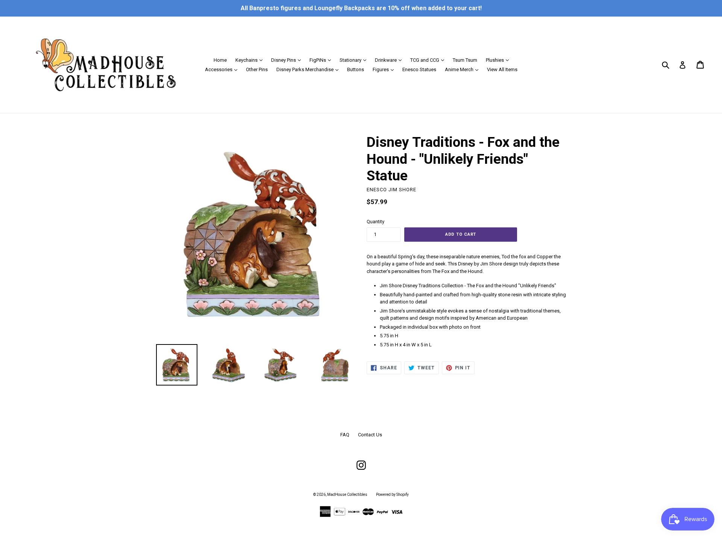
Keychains (250, 60)
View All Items (502, 69)
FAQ (344, 434)
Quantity (375, 221)
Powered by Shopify (392, 494)
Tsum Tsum (465, 60)
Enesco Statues (419, 69)
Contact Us (370, 434)
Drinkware (390, 60)
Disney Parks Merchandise (309, 69)
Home (220, 60)
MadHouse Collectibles (347, 494)
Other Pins (257, 69)
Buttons (355, 69)
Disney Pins (288, 60)
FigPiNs (322, 60)
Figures (385, 69)
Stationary (355, 60)
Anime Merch (463, 69)
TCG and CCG (429, 60)
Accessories (223, 69)
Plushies (499, 60)
